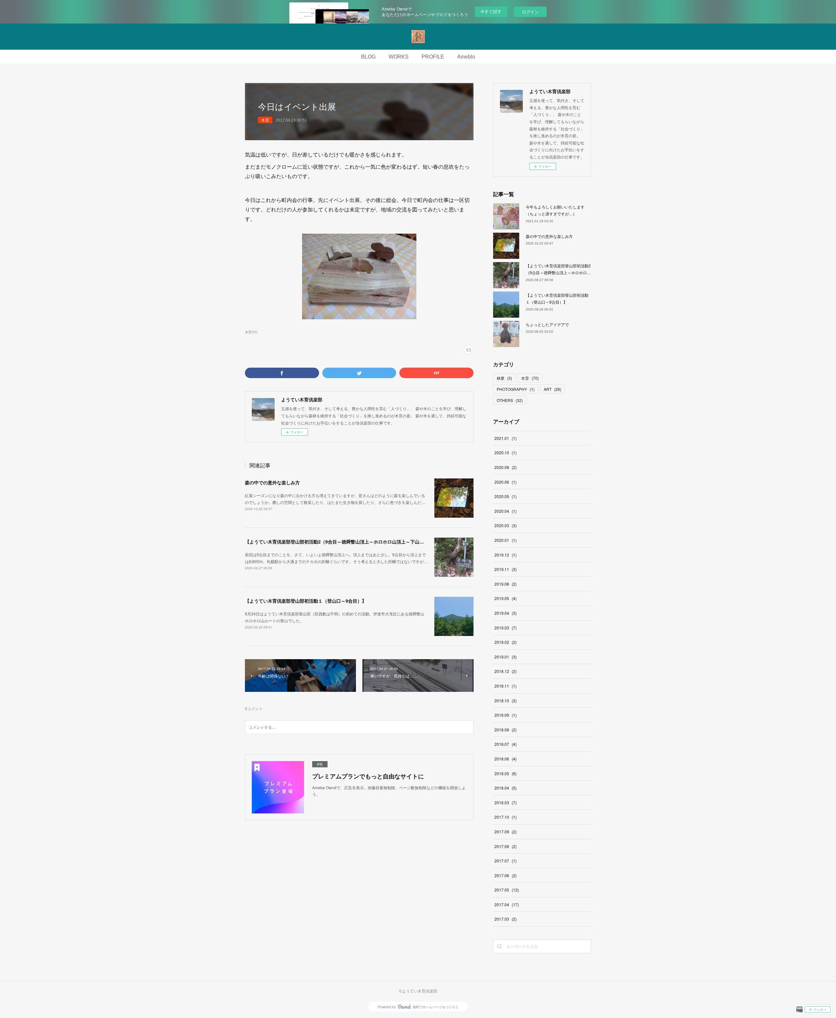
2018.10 (505, 700)
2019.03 (505, 627)
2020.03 (505, 525)
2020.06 (505, 482)
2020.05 (505, 496)
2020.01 (505, 540)
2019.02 (505, 642)
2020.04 (505, 511)
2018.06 (505, 758)
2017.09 (505, 831)
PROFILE (433, 56)
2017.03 (505, 919)
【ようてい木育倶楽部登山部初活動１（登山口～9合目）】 (305, 600)
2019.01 (505, 656)
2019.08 (505, 584)
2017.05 (506, 890)
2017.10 (505, 817)
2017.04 (506, 904)
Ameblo (466, 56)
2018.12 (505, 671)
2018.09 (505, 715)
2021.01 (505, 438)
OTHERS (510, 400)
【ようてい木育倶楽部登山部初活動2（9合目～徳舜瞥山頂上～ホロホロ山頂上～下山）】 (336, 541)
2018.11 (505, 686)
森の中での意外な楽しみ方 (272, 482)
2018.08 (505, 729)
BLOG (368, 56)
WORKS (399, 56)
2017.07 (505, 860)
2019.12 (505, 555)
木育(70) (251, 332)
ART (552, 389)
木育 (265, 120)
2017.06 (505, 875)
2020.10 (505, 452)
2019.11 (505, 569)
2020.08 (505, 467)
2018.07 (505, 744)
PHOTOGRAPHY (516, 389)
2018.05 (505, 773)
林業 (504, 378)
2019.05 (505, 598)
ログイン (530, 11)
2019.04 (505, 613)
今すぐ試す (491, 11)
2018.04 (505, 788)
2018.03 (505, 802)
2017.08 (505, 846)
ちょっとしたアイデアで (547, 324)
